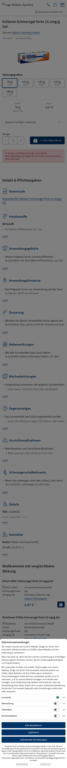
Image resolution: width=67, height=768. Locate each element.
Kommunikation (9, 715)
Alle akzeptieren (33, 725)
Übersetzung (7, 703)
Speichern (33, 732)
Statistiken (7, 709)
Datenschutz (22, 764)
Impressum (45, 764)
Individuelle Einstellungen (33, 739)
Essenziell (6, 697)
